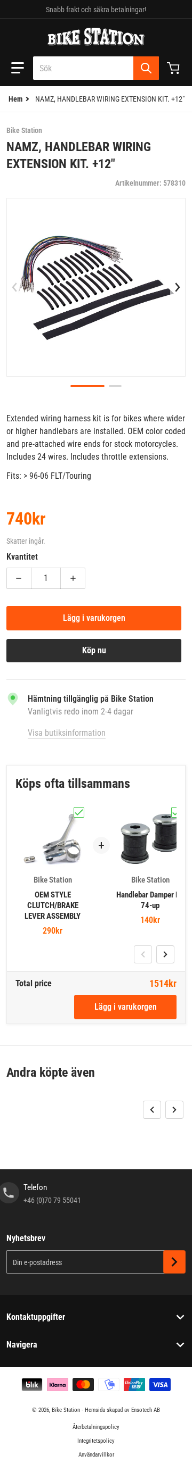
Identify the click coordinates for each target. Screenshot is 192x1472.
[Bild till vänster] (14, 287)
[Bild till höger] (177, 287)
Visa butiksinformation (67, 733)
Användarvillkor (96, 1454)
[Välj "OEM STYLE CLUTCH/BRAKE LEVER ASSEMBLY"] (79, 812)
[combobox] (96, 68)
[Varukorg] (174, 68)
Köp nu (94, 650)
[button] (17, 68)
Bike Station (66, 1410)
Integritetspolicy (96, 1440)
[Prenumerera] (174, 1262)
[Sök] (146, 68)
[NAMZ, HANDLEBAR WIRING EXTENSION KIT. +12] (87, 386)
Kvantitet (22, 557)
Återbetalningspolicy (96, 1427)
